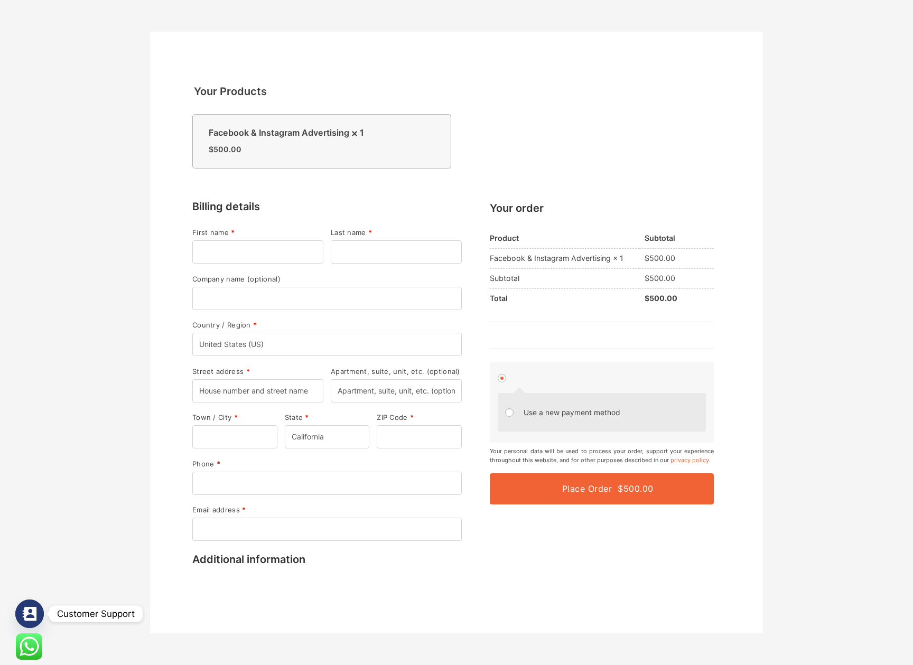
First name (213, 232)
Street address (221, 371)
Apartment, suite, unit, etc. (395, 371)
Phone (206, 464)
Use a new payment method (572, 412)
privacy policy (689, 460)
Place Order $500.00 (608, 488)
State (297, 417)
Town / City (215, 417)
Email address (219, 510)
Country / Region (224, 325)
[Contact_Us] (29, 614)
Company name (236, 279)
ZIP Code (395, 417)
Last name (351, 232)
